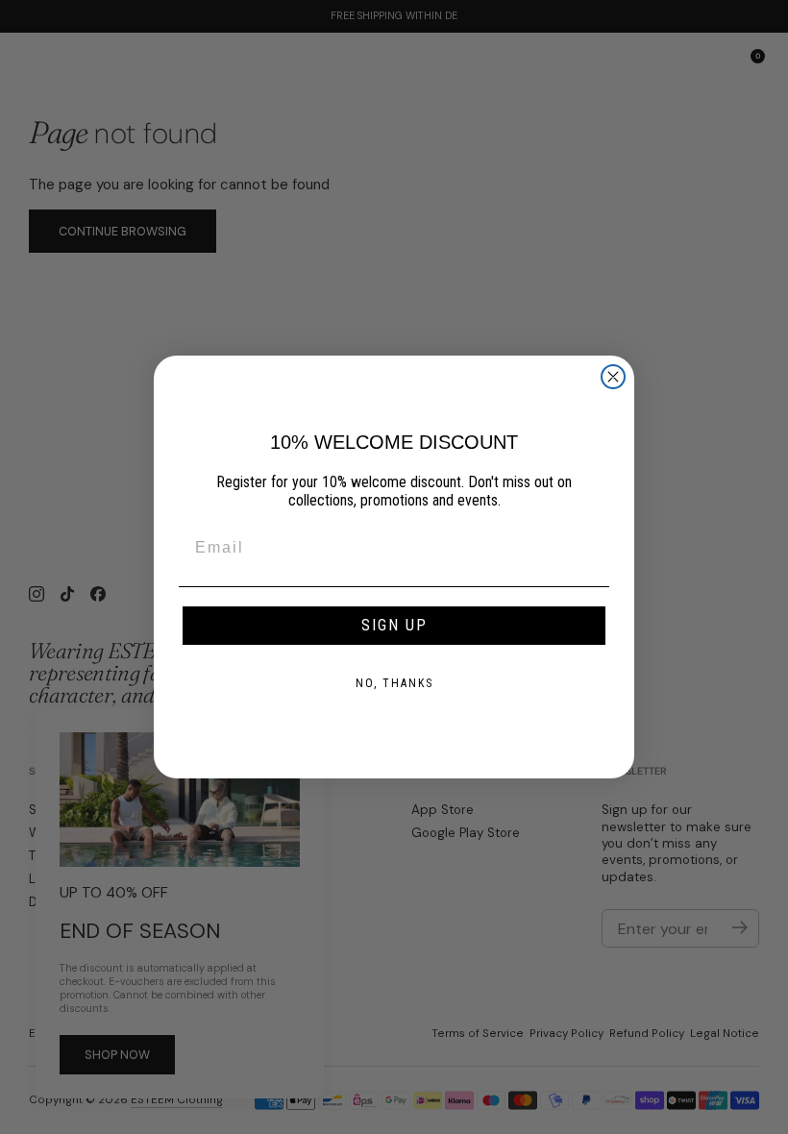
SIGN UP (394, 625)
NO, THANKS (394, 683)
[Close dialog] (613, 376)
